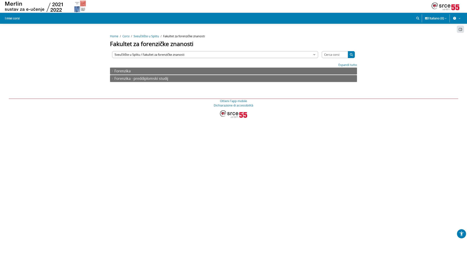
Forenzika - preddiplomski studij (141, 78)
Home (114, 36)
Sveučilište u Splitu (146, 36)
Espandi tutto (347, 65)
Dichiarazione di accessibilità (233, 105)
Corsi (126, 36)
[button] (417, 18)
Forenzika (122, 70)
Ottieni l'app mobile (233, 101)
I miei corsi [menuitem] (12, 18)
